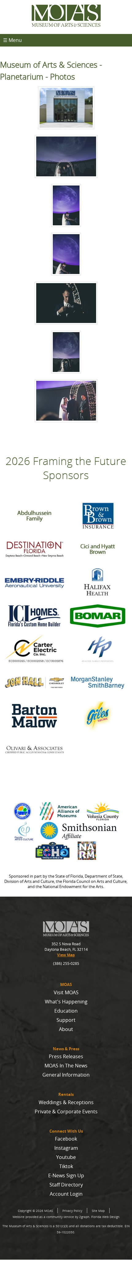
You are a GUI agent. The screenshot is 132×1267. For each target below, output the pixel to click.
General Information (66, 1074)
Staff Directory (66, 1184)
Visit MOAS (66, 992)
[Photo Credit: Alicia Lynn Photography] (66, 157)
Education (66, 1010)
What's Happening (66, 1001)
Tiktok (66, 1166)
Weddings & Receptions (66, 1102)
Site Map (98, 1211)
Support (66, 1020)
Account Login (66, 1193)
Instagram (66, 1148)
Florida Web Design (105, 1217)
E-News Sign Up (66, 1175)
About (66, 1029)
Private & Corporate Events (66, 1111)
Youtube (66, 1157)
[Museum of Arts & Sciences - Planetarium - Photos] (66, 108)
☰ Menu (12, 40)
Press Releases (66, 1056)
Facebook (66, 1138)
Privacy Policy (72, 1211)
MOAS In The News (66, 1065)
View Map (66, 955)
